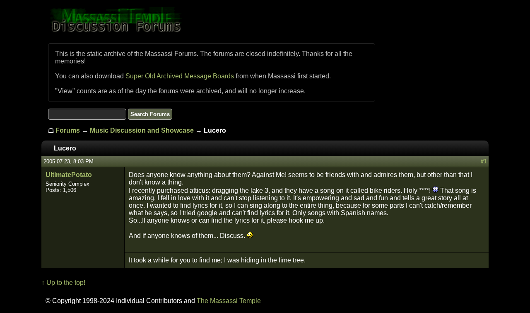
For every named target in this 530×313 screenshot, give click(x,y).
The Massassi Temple (229, 300)
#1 (484, 161)
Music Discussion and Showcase (142, 130)
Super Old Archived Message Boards (179, 76)
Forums (67, 130)
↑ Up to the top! (63, 282)
